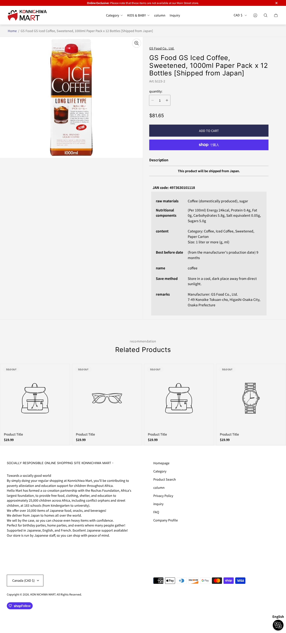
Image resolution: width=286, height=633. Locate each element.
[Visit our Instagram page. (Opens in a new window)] (11, 546)
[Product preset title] (35, 398)
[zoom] (136, 43)
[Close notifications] (276, 3)
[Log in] (255, 15)
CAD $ (238, 15)
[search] (265, 15)
